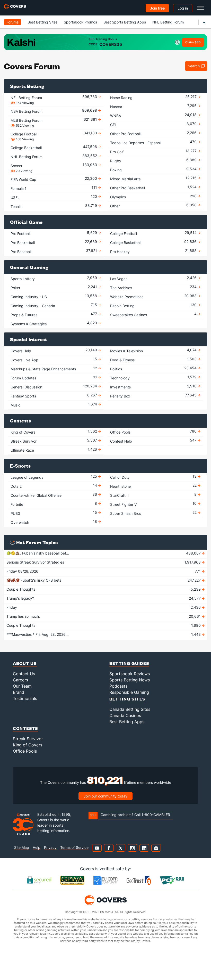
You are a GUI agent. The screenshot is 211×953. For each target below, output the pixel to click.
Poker (15, 287)
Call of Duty (120, 476)
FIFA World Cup (23, 179)
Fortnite (17, 504)
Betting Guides (129, 663)
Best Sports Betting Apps (124, 22)
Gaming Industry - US (29, 296)
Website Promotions (126, 296)
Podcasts (118, 686)
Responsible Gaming (129, 692)
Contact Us (24, 673)
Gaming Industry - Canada (33, 305)
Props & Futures (24, 314)
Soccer (16, 165)
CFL (113, 124)
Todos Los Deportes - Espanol (135, 142)
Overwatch (20, 522)
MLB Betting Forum (26, 120)
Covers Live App (24, 359)
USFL (15, 197)
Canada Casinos (125, 715)
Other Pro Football (125, 133)
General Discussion (26, 386)
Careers (20, 679)
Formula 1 (19, 188)
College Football (24, 134)
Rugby (115, 160)
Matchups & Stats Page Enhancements (43, 368)
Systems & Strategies (29, 323)
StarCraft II (119, 495)
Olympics (118, 196)
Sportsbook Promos (80, 22)
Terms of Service (74, 847)
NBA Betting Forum (26, 110)
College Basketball (26, 147)
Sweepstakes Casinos (128, 314)
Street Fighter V (123, 504)
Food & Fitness (122, 359)
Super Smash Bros (125, 513)
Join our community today (105, 796)
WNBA (115, 115)
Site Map (21, 847)
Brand (18, 692)
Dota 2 (16, 485)
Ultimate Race (22, 449)
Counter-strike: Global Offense (36, 495)
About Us (25, 663)
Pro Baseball (21, 251)
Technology (120, 377)
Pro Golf (117, 151)
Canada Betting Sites (129, 709)
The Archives (121, 287)
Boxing (116, 169)
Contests (25, 728)
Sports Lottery (23, 278)
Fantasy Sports (23, 395)
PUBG (15, 513)
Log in (183, 8)
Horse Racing (121, 97)
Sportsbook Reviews (129, 673)
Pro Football (20, 233)
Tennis (16, 206)
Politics (116, 368)
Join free (157, 8)
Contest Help (121, 440)
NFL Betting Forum (168, 22)
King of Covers (23, 431)
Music (15, 404)
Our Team (22, 686)
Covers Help (21, 350)
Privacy (50, 847)
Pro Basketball (23, 242)
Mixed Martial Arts (125, 178)
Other (115, 205)
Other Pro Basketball (127, 187)
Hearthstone (120, 485)
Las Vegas (118, 278)
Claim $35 (193, 42)
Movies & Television (126, 350)
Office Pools (120, 431)
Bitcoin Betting (122, 305)
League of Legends (27, 476)
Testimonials (25, 698)
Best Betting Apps (126, 721)
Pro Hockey (120, 251)
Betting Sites (127, 699)
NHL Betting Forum (26, 156)
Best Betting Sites (42, 22)
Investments (120, 386)
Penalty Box (120, 395)
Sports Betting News (129, 679)
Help (36, 847)
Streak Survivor (24, 440)
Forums (12, 22)
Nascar (116, 106)
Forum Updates (23, 377)
